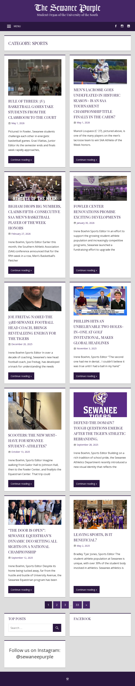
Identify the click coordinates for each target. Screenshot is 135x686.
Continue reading (20, 159)
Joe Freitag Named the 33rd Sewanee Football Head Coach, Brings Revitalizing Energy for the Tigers (32, 327)
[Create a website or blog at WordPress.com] (67, 679)
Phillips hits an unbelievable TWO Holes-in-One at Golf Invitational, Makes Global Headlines (99, 332)
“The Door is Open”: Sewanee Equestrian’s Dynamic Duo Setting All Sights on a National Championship (32, 541)
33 (77, 605)
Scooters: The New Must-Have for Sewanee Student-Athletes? (32, 440)
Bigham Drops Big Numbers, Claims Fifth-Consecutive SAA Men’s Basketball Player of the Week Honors (34, 217)
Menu (17, 26)
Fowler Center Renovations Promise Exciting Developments (97, 212)
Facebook (82, 618)
